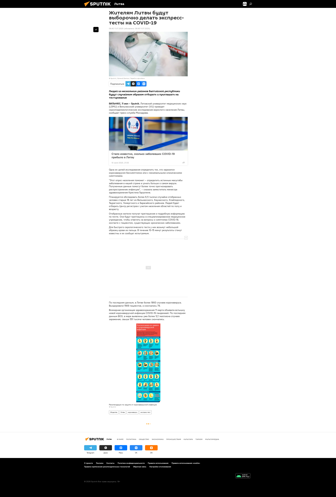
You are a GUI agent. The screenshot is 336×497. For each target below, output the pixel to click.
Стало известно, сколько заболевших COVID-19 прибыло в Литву (143, 155)
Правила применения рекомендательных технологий (107, 466)
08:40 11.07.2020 (116, 28)
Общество (113, 412)
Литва (122, 412)
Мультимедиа (212, 439)
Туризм (199, 439)
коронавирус (132, 412)
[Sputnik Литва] (98, 7)
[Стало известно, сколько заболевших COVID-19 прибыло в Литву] (148, 134)
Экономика (158, 439)
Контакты (110, 463)
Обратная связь (139, 466)
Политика (131, 439)
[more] (183, 162)
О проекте (88, 463)
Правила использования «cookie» (186, 463)
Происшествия (173, 439)
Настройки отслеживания (160, 466)
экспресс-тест (145, 412)
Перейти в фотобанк (137, 78)
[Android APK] (243, 476)
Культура (188, 439)
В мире (120, 439)
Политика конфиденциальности (131, 463)
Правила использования (158, 463)
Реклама (99, 463)
